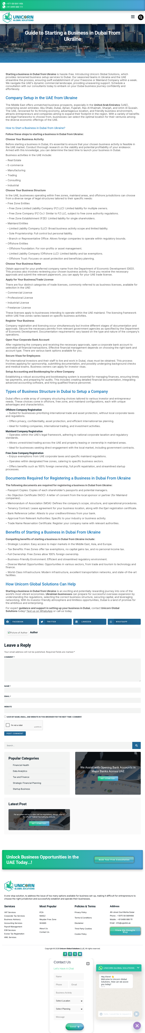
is (33, 591)
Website (8, 707)
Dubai (9, 398)
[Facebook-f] (65, 954)
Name (7, 686)
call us (60, 611)
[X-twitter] (75, 954)
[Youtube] (80, 954)
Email (7, 696)
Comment (9, 657)
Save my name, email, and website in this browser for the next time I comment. (44, 717)
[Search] (136, 745)
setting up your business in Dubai (69, 608)
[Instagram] (70, 954)
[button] (133, 17)
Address (114, 906)
